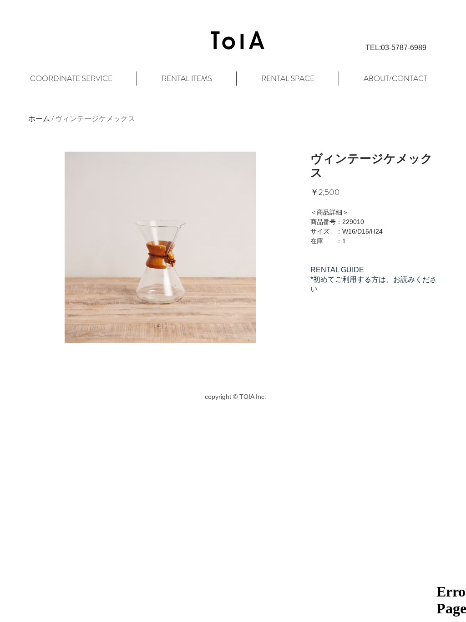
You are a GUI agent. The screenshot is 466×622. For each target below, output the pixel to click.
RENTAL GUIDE (337, 270)
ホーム (39, 118)
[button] (395, 48)
